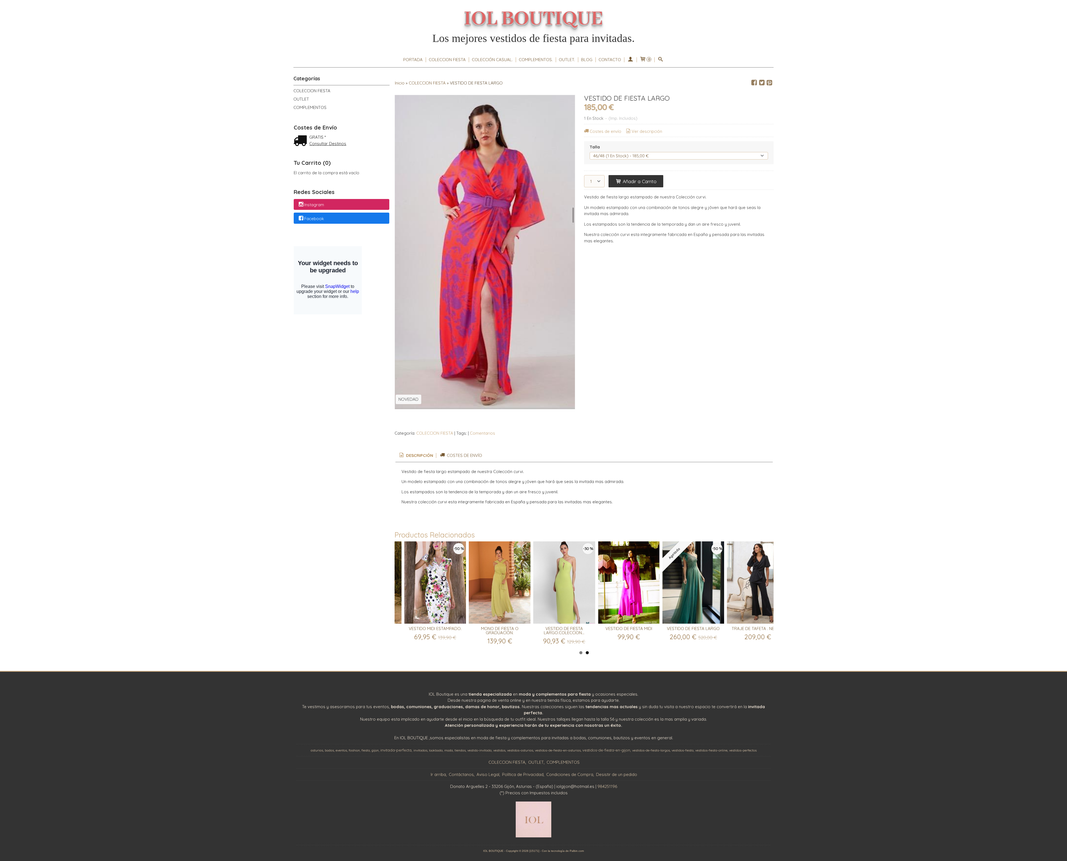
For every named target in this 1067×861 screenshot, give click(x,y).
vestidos (499, 750)
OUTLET (301, 99)
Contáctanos (461, 774)
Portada (413, 59)
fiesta (366, 750)
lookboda (436, 750)
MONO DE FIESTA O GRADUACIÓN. (499, 630)
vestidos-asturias (520, 750)
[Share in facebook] (754, 82)
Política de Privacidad (523, 774)
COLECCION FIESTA (447, 59)
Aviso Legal (488, 774)
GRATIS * (317, 137)
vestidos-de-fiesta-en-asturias (558, 750)
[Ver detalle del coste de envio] (301, 141)
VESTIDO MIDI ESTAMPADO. (435, 628)
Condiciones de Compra (569, 774)
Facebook (314, 218)
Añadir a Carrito (639, 181)
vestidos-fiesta (683, 750)
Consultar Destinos (327, 143)
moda (448, 750)
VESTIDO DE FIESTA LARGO (693, 628)
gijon (375, 750)
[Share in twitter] (762, 82)
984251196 (607, 786)
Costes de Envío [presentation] (464, 455)
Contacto (610, 59)
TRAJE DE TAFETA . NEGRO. (758, 628)
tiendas (460, 750)
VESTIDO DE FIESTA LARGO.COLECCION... (564, 630)
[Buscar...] (660, 59)
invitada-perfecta (396, 750)
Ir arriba (438, 774)
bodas (329, 750)
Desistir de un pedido (616, 774)
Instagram (314, 204)
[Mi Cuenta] (630, 59)
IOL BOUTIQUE (533, 19)
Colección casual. (492, 59)
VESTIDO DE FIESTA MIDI (628, 628)
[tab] (415, 455)
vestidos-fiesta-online (711, 750)
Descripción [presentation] (419, 455)
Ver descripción (647, 131)
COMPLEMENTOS (309, 107)
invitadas (420, 750)
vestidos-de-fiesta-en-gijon (606, 750)
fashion (354, 750)
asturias (317, 750)
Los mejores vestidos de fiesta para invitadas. (533, 38)
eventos (341, 750)
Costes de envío (605, 131)
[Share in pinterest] (769, 82)
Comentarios (482, 433)
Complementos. (536, 59)
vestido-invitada (479, 750)
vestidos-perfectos (743, 750)
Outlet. (567, 59)
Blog (586, 59)
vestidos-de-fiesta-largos (651, 750)
